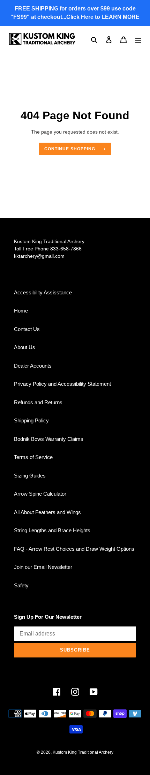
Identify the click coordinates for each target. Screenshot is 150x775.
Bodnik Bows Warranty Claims (48, 439)
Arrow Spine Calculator (40, 494)
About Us (24, 347)
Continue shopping (69, 148)
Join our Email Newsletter (43, 567)
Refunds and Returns (38, 402)
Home (21, 311)
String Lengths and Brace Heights (52, 530)
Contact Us (27, 329)
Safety (21, 585)
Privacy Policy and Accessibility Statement (62, 384)
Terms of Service (33, 457)
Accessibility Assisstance (43, 292)
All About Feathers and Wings (47, 512)
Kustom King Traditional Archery (83, 752)
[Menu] (138, 39)
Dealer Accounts (33, 366)
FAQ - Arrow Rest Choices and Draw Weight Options (74, 549)
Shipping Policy (31, 420)
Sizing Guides (30, 476)
